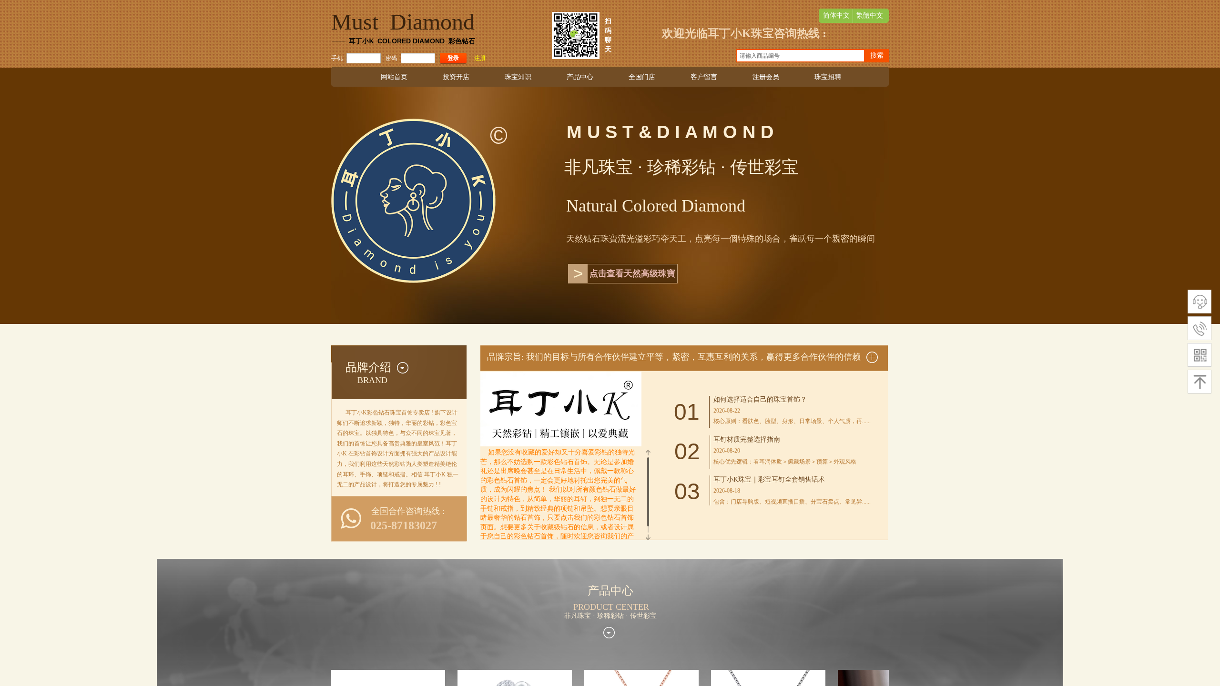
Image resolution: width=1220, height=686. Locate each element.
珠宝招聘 (827, 77)
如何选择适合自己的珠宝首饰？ (760, 399)
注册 (480, 58)
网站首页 (394, 77)
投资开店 (456, 77)
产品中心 (580, 77)
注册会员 (765, 77)
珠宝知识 (518, 77)
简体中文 (836, 15)
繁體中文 (869, 15)
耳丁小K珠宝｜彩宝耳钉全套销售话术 (769, 479)
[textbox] (800, 55)
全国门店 (642, 77)
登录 (453, 58)
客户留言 (704, 77)
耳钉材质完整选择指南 (746, 439)
